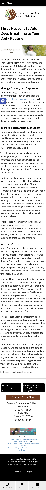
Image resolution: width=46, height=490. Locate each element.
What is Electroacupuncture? (11, 388)
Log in (29, 471)
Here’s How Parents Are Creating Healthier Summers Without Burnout (24, 440)
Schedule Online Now (23, 397)
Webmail (17, 471)
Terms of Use (21, 464)
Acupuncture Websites (18, 459)
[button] (3, 101)
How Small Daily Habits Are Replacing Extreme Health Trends (23, 449)
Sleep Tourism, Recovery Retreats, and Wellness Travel (23, 445)
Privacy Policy (31, 464)
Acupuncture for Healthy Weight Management (31, 388)
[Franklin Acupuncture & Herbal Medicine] (23, 15)
